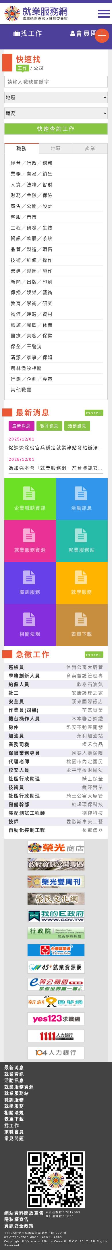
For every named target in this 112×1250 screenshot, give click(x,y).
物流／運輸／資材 (32, 314)
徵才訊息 (49, 425)
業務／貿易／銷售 (32, 174)
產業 (90, 148)
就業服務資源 (19, 1087)
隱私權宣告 (16, 1219)
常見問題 (14, 1138)
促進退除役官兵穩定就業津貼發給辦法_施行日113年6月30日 (56, 447)
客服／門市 (24, 217)
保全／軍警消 (26, 346)
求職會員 (14, 1132)
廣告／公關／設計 (32, 206)
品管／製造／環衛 (32, 249)
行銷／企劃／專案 (32, 379)
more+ (94, 412)
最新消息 (21, 425)
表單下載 (14, 1119)
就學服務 (14, 1106)
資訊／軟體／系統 (32, 238)
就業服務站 (16, 1093)
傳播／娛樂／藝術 (32, 292)
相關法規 (14, 1112)
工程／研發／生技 (32, 228)
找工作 (32, 33)
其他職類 (21, 389)
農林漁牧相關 (26, 368)
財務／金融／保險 (32, 195)
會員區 (87, 33)
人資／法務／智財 (32, 185)
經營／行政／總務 (32, 163)
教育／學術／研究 (32, 303)
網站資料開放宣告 (24, 1213)
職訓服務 (14, 1100)
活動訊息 (77, 425)
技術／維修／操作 (32, 260)
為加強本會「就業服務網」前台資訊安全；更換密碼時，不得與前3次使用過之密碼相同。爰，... (56, 468)
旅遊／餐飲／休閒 (32, 325)
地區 (56, 148)
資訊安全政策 (19, 1226)
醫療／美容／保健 (32, 335)
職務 (21, 148)
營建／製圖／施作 (32, 271)
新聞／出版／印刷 (32, 282)
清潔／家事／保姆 (32, 357)
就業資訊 (14, 1074)
